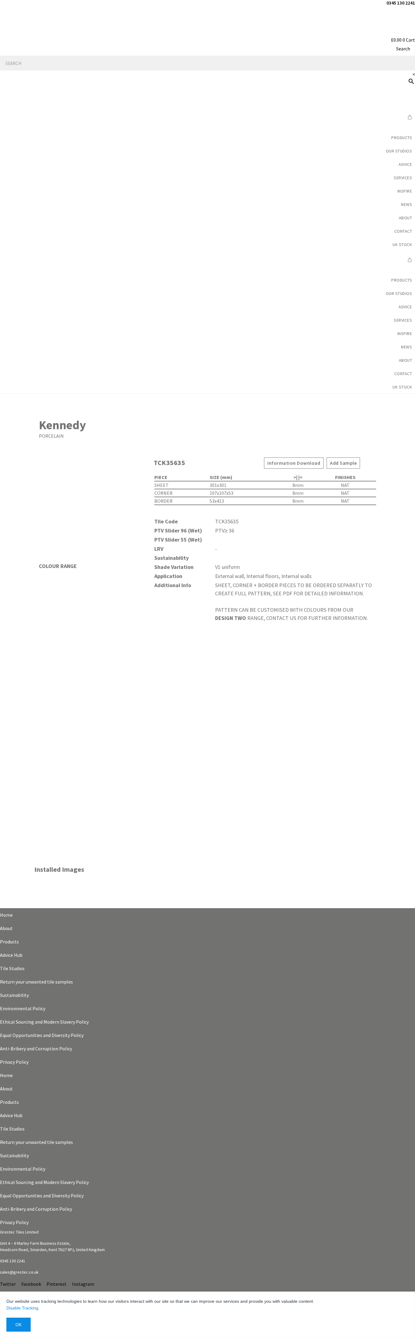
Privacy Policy (14, 1062)
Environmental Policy (22, 1008)
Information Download (293, 463)
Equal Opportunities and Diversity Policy (42, 1035)
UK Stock (402, 244)
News (406, 204)
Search (403, 49)
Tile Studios (12, 968)
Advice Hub (11, 955)
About (6, 928)
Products (401, 137)
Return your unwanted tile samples (36, 982)
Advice (405, 164)
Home (6, 915)
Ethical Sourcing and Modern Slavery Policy (44, 1022)
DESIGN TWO (230, 617)
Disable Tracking (22, 1307)
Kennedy (62, 425)
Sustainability (14, 995)
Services (403, 177)
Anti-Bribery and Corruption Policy (36, 1048)
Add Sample (343, 463)
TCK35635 (169, 462)
